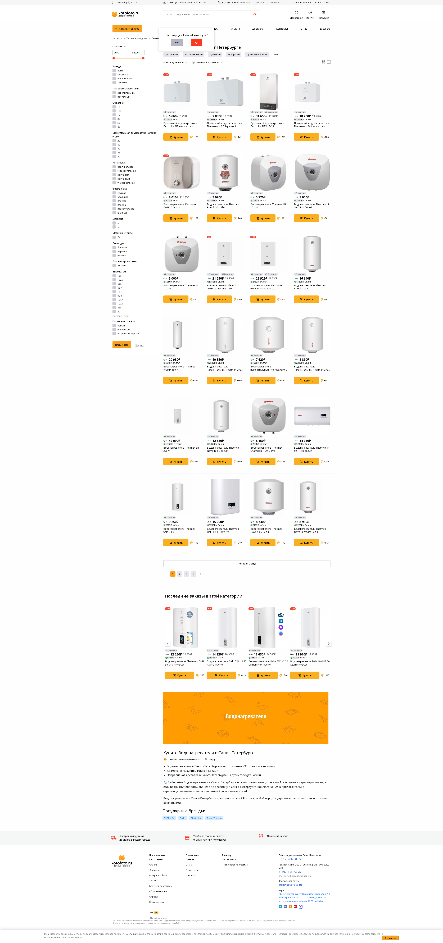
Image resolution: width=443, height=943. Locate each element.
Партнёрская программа (235, 864)
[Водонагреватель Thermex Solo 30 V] (181, 497)
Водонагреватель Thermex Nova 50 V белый (266, 530)
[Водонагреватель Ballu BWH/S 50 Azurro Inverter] (227, 627)
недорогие (234, 54)
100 (119, 110)
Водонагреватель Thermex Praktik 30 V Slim (223, 206)
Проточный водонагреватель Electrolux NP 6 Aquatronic (224, 125)
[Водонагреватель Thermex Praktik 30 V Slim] (225, 172)
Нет (177, 42)
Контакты (190, 875)
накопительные (194, 54)
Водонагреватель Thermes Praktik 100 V (310, 287)
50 (118, 122)
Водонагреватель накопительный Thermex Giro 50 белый (267, 368)
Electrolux (122, 74)
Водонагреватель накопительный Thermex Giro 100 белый (224, 368)
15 (118, 114)
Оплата (153, 864)
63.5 (119, 283)
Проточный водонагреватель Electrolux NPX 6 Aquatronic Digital (311, 125)
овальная (122, 196)
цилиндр (122, 212)
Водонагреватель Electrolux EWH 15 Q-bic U (179, 206)
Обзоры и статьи (158, 891)
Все (276, 54)
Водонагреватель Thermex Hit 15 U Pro (268, 206)
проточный (123, 96)
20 (118, 140)
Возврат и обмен (158, 875)
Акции (152, 880)
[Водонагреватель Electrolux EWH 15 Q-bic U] (181, 172)
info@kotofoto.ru (290, 885)
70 (118, 148)
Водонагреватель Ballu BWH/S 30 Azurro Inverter (310, 663)
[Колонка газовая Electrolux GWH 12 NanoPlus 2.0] (225, 254)
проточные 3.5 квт (257, 54)
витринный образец (128, 333)
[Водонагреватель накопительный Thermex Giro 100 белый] (225, 335)
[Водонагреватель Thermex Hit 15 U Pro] (268, 172)
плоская (121, 200)
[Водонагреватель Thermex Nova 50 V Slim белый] (312, 497)
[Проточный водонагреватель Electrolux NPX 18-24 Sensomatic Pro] (268, 91)
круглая (121, 192)
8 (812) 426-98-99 (230, 2)
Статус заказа (322, 2)
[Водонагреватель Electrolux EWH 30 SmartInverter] (185, 627)
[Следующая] (200, 574)
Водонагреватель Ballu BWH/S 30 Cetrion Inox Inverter (268, 663)
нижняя (121, 255)
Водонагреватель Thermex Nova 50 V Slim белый (310, 530)
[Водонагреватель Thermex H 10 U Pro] (181, 254)
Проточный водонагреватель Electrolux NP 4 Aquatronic (180, 125)
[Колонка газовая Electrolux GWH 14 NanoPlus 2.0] (268, 254)
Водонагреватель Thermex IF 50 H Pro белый (311, 449)
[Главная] (117, 38)
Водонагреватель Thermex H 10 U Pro (180, 287)
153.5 (120, 279)
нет (119, 223)
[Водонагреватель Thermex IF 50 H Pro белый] (312, 416)
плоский (121, 204)
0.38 (119, 295)
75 (118, 152)
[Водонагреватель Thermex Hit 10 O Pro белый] (312, 172)
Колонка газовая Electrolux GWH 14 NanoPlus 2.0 (266, 287)
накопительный (126, 92)
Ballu (120, 70)
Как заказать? (156, 859)
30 (118, 118)
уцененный (123, 329)
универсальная (126, 182)
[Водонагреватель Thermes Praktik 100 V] (312, 254)
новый (121, 325)
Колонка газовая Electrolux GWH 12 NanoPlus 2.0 (223, 287)
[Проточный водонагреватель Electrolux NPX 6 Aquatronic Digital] (312, 91)
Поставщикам (229, 859)
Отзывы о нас (193, 870)
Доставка (154, 870)
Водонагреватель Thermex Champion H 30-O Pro (266, 449)
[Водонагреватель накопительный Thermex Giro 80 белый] (312, 335)
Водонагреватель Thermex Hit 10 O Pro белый (312, 206)
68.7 (119, 287)
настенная (123, 174)
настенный (123, 178)
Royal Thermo (124, 78)
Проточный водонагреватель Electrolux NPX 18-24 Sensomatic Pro (267, 125)
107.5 (120, 303)
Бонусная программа (160, 886)
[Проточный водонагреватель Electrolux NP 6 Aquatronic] (225, 91)
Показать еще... (121, 315)
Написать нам (156, 902)
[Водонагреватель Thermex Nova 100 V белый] (225, 416)
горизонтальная (126, 170)
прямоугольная (125, 208)
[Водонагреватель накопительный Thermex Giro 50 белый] (268, 335)
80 (118, 126)
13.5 (119, 275)
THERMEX (122, 82)
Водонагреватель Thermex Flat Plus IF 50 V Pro (223, 530)
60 (118, 144)
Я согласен (390, 938)
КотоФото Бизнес (302, 2)
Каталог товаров (128, 28)
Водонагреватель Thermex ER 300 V (181, 449)
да (118, 227)
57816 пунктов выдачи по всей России (186, 2)
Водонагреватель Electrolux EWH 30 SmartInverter (184, 663)
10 (118, 106)
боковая (122, 247)
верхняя (122, 251)
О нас (189, 864)
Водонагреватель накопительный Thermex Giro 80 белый (311, 368)
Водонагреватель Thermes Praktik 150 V (179, 368)
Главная (190, 859)
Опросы (153, 896)
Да (196, 42)
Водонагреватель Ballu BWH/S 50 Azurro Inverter (226, 663)
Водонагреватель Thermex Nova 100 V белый (223, 449)
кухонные (215, 54)
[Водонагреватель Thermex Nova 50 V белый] (268, 497)
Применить (122, 345)
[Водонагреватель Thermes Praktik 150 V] (181, 335)
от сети (121, 265)
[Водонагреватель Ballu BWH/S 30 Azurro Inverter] (310, 627)
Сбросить (140, 345)
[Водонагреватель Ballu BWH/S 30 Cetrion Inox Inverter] (268, 627)
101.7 (120, 299)
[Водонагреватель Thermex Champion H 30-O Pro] (268, 416)
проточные (171, 54)
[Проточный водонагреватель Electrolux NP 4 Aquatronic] (181, 91)
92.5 (119, 307)
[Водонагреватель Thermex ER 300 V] (181, 416)
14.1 (119, 291)
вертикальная (125, 166)
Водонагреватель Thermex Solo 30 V (179, 530)
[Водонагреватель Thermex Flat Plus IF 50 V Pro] (225, 497)
